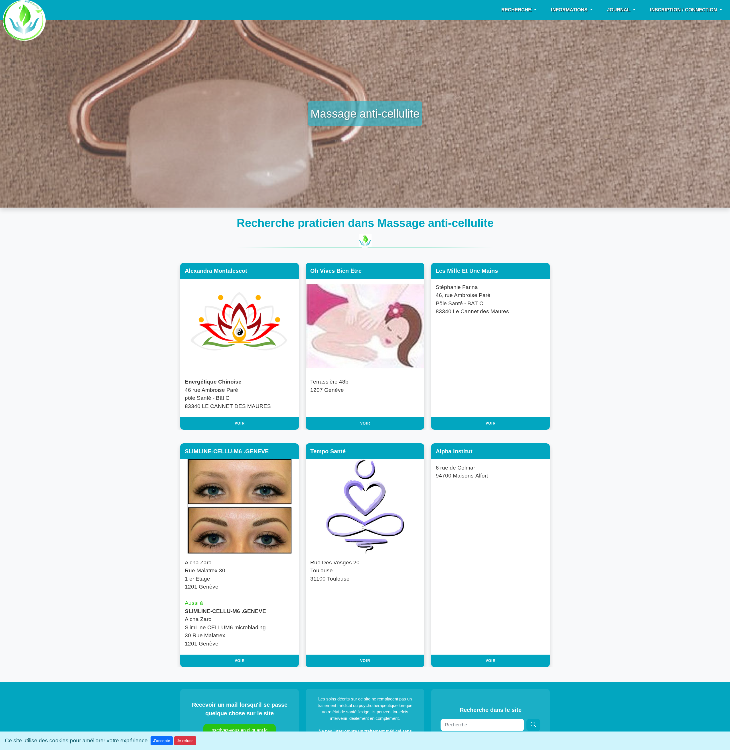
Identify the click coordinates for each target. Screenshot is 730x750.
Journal (619, 10)
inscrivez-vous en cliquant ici (239, 730)
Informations (570, 10)
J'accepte (161, 740)
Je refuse (185, 740)
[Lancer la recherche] (533, 725)
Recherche (517, 10)
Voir (239, 423)
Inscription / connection (684, 10)
